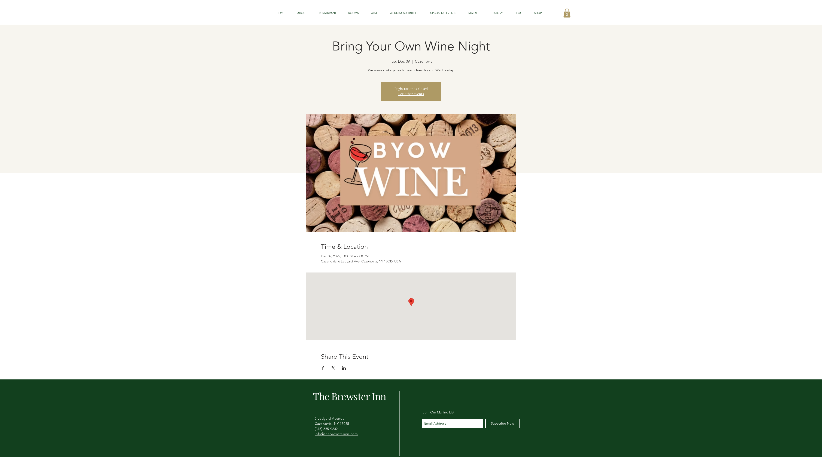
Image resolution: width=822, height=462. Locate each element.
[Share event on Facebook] (323, 368)
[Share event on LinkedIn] (344, 368)
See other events (411, 94)
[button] (567, 13)
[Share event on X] (333, 368)
